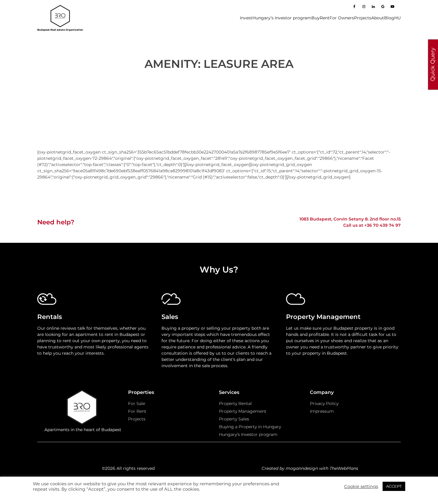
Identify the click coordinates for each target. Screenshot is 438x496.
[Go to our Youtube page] (392, 6)
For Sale (136, 403)
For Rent (137, 411)
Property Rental (235, 403)
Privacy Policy (324, 403)
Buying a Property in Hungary (250, 426)
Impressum (322, 411)
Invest (246, 18)
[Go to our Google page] (382, 6)
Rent (325, 18)
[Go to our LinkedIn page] (373, 6)
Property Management (242, 411)
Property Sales (234, 419)
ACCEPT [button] (394, 486)
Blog (389, 18)
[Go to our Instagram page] (363, 6)
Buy (315, 18)
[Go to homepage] (60, 16)
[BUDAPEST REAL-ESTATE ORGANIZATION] (82, 408)
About (377, 18)
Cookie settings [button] (361, 486)
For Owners (342, 18)
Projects (362, 18)
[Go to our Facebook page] (354, 6)
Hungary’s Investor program (281, 18)
